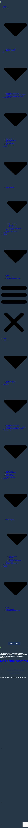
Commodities (13, 224)
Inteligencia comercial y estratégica (16, 95)
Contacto (5, 233)
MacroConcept (10, 143)
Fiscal (11, 225)
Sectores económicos (15, 228)
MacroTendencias (11, 140)
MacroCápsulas (10, 145)
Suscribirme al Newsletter (13, 278)
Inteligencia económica (12, 93)
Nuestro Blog (9, 139)
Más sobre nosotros (14, 661)
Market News (13, 227)
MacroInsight (9, 230)
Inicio (4, 6)
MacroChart (9, 142)
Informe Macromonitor (12, 231)
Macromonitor (10, 277)
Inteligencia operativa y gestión (14, 96)
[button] (14, 308)
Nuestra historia (10, 50)
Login (7, 275)
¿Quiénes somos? (11, 49)
